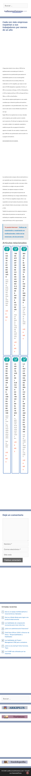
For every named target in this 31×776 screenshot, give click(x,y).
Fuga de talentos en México (7, 265)
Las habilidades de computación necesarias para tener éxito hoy (15, 624)
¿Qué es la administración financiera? (16, 628)
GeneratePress (17, 773)
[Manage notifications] (27, 773)
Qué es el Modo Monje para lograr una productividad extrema (17, 618)
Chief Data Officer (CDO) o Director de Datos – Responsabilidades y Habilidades (17, 635)
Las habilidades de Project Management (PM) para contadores (16, 641)
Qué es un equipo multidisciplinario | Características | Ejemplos (16, 613)
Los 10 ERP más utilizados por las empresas (15, 652)
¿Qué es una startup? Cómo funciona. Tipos (16, 647)
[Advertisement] (15, 50)
